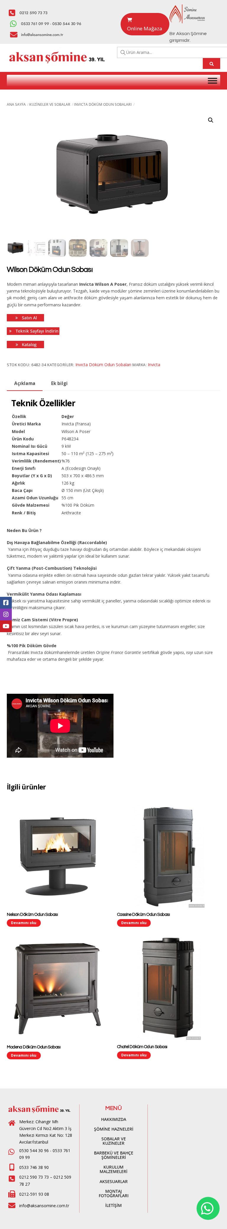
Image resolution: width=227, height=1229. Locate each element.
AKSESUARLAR (114, 1181)
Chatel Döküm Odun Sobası (142, 1047)
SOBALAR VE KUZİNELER (113, 1141)
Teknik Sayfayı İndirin (36, 331)
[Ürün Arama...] (211, 63)
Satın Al (29, 318)
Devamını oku (23, 922)
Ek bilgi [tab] (59, 383)
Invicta (154, 364)
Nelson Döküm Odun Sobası (32, 914)
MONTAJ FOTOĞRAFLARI (114, 1193)
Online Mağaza (144, 28)
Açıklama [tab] (24, 383)
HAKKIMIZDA (113, 1119)
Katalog (29, 344)
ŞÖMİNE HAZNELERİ (113, 1129)
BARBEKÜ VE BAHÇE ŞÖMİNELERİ (113, 1155)
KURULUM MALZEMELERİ (113, 1169)
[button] (210, 120)
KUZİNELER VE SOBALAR (49, 104)
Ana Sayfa (16, 104)
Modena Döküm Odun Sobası (33, 1047)
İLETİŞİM (113, 1205)
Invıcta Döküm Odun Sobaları (103, 104)
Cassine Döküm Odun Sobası (143, 914)
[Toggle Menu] (212, 80)
